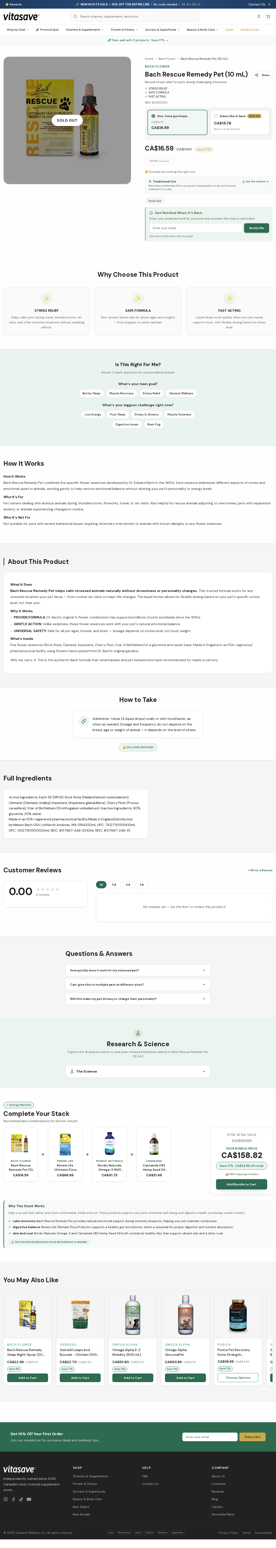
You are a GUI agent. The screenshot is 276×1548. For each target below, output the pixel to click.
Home (149, 59)
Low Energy (93, 414)
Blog (215, 1499)
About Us (218, 1476)
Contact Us (257, 4)
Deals (230, 29)
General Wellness (181, 393)
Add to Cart (28, 1378)
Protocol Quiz (49, 29)
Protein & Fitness (122, 29)
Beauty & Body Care (201, 29)
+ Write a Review (260, 870)
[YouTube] (29, 1499)
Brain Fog (153, 424)
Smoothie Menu (223, 1514)
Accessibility (264, 1533)
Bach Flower (167, 59)
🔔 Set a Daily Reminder (138, 747)
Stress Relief (151, 393)
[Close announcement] (269, 4)
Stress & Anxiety (146, 414)
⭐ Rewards (13, 4)
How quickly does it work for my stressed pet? (104, 970)
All (101, 885)
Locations (219, 1484)
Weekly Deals (249, 29)
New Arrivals (81, 1514)
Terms (246, 1533)
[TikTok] (21, 1499)
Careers (217, 1507)
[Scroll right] (272, 1339)
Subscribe (252, 1437)
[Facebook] (13, 1499)
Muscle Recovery (122, 393)
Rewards (218, 1491)
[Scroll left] (4, 1339)
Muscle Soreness (179, 414)
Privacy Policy (228, 1533)
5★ (114, 885)
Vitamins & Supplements (83, 29)
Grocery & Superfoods (160, 29)
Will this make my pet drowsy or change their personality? (113, 999)
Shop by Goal (16, 29)
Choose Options (238, 1378)
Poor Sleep (117, 414)
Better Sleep (91, 393)
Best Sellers (81, 1507)
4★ (128, 885)
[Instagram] (5, 1499)
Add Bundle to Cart (241, 1184)
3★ (142, 885)
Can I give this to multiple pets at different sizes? (107, 984)
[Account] (258, 16)
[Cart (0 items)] (268, 16)
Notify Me (256, 228)
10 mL (159, 161)
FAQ (145, 1476)
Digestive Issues (127, 424)
